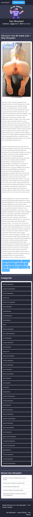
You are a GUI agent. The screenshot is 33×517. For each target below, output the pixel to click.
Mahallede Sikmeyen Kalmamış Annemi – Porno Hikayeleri (15, 494)
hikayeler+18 (20, 264)
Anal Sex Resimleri (8, 400)
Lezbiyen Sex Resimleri (9, 418)
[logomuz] (16, 12)
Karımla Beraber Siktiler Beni (11, 486)
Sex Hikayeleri (6, 383)
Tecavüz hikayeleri (8, 454)
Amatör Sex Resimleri (9, 396)
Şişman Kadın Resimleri (9, 436)
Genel (4, 324)
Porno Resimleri (7, 432)
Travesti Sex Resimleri (9, 441)
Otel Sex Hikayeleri (8, 365)
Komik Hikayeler (7, 338)
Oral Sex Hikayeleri (8, 360)
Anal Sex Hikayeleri (8, 293)
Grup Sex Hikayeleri (8, 329)
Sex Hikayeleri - (11, 512)
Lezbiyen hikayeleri (8, 342)
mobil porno (6, 351)
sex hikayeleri (22, 267)
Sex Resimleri (6, 392)
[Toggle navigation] (29, 2)
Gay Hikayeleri (7, 320)
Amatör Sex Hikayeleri (9, 289)
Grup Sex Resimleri (8, 414)
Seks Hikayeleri (7, 378)
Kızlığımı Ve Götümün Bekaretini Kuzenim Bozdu (14, 478)
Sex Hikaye (28, 513)
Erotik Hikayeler (7, 311)
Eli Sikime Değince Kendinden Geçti (13, 490)
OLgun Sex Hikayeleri (8, 356)
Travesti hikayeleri (8, 459)
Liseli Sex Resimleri (8, 423)
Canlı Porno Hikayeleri (9, 302)
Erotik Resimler (7, 405)
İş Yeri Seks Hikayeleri (9, 333)
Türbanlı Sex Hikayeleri (9, 463)
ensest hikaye (22, 512)
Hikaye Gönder (18, 2)
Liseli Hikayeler (7, 347)
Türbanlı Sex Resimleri (9, 445)
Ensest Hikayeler (7, 306)
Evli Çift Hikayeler (7, 315)
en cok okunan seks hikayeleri (11, 261)
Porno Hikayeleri (7, 369)
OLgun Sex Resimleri (8, 427)
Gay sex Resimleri (8, 409)
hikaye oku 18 (11, 264)
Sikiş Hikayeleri (7, 450)
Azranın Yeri (6, 298)
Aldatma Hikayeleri (8, 284)
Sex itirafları (6, 387)
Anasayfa (5, 2)
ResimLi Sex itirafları (8, 374)
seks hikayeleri (12, 267)
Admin (12, 24)
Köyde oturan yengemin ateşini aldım (14, 483)
